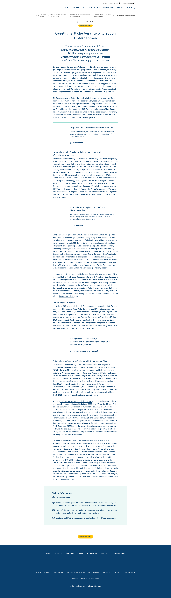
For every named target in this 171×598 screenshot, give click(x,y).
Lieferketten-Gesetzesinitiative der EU (76, 401)
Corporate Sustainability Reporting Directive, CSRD (83, 373)
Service (120, 8)
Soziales (75, 8)
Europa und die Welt (91, 8)
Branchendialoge (63, 498)
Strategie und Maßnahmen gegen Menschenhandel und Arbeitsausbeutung (87, 518)
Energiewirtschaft (66, 296)
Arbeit (65, 8)
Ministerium (108, 8)
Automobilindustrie (106, 293)
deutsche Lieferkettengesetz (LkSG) (78, 257)
